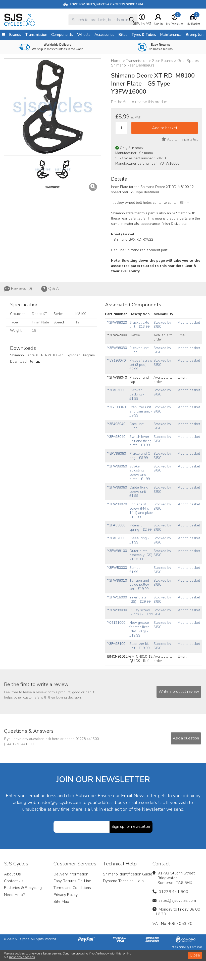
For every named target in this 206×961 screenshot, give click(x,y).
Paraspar (196, 947)
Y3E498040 (116, 424)
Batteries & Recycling (23, 887)
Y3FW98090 (117, 610)
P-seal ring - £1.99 (139, 540)
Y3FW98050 (117, 466)
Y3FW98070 (117, 504)
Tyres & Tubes (143, 34)
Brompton (194, 34)
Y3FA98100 (116, 643)
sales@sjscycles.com (177, 900)
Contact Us (14, 881)
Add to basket (189, 322)
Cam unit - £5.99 (137, 426)
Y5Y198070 (116, 360)
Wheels (83, 34)
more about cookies (22, 957)
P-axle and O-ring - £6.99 (140, 455)
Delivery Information (71, 874)
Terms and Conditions (72, 887)
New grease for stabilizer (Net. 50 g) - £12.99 (139, 629)
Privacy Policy (66, 895)
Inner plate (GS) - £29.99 (139, 599)
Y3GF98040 (116, 407)
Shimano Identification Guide (127, 874)
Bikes (122, 34)
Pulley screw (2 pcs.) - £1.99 (141, 612)
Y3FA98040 (116, 436)
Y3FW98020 (117, 322)
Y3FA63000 (116, 390)
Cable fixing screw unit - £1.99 (138, 491)
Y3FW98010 (117, 580)
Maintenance (171, 34)
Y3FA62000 (116, 538)
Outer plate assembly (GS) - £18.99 (140, 555)
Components (62, 34)
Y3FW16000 (117, 597)
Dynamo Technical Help (123, 881)
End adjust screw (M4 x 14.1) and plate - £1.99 (141, 510)
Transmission (36, 34)
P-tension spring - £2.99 (140, 527)
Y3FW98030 (117, 348)
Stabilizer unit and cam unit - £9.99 (140, 411)
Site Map (61, 901)
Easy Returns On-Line (72, 881)
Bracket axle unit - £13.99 (139, 324)
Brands (15, 34)
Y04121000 (116, 622)
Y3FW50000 (117, 567)
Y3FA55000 (116, 525)
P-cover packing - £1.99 (136, 394)
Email (182, 335)
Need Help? (14, 895)
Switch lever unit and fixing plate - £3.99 (140, 441)
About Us (12, 874)
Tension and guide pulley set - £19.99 (139, 584)
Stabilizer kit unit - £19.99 (139, 645)
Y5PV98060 (116, 453)
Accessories (104, 34)
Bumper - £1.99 (136, 569)
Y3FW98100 (117, 550)
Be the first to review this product (139, 102)
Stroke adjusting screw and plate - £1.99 (139, 472)
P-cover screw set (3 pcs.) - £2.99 (140, 364)
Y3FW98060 (117, 487)
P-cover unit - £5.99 (140, 350)
